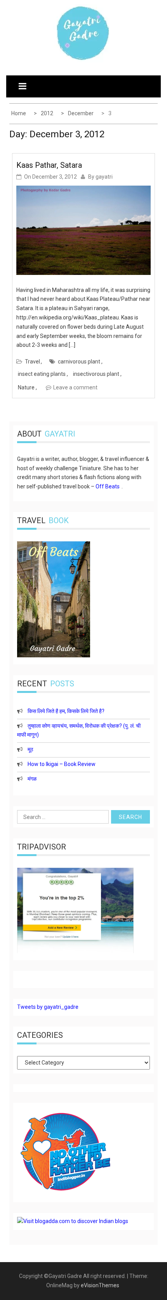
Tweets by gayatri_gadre (47, 1007)
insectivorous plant (96, 374)
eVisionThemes (100, 1285)
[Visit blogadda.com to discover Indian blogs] (72, 1221)
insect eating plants (42, 374)
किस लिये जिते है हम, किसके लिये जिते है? (66, 711)
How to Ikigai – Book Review (62, 764)
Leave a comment (75, 387)
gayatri (104, 177)
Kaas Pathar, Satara (49, 165)
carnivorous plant (79, 361)
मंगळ (32, 779)
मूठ (30, 749)
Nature (26, 387)
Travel (32, 361)
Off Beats (108, 486)
